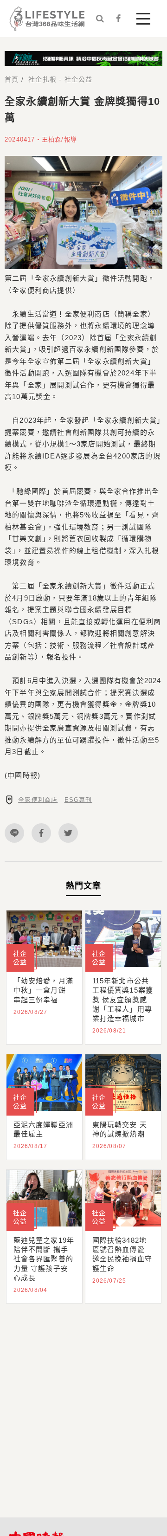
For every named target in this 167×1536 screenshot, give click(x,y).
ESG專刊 (78, 799)
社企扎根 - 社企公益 (60, 79)
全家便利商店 (38, 799)
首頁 (12, 79)
